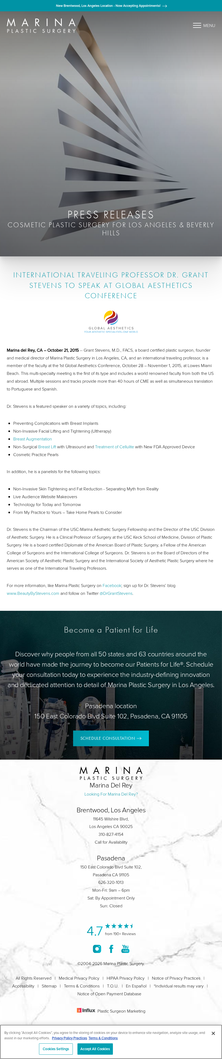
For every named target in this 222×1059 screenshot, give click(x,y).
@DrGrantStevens (116, 593)
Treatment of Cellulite (114, 447)
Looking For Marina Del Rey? (111, 794)
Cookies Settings (56, 1048)
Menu (209, 25)
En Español (136, 986)
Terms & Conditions (82, 986)
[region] (111, 1042)
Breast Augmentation (32, 439)
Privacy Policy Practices (69, 1038)
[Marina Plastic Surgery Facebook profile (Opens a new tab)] (111, 949)
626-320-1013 (111, 882)
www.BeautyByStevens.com (33, 593)
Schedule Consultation (107, 738)
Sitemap (49, 986)
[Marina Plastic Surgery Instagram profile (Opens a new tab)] (97, 949)
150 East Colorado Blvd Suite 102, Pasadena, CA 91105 (111, 716)
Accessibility (23, 986)
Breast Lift (47, 447)
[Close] (213, 1033)
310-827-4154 (111, 834)
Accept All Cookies (95, 1048)
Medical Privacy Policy (79, 978)
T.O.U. (113, 986)
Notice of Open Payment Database (109, 994)
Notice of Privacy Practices (176, 978)
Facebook (112, 585)
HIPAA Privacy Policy (126, 978)
